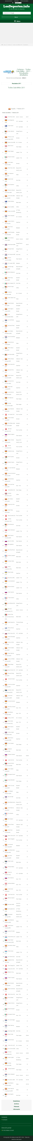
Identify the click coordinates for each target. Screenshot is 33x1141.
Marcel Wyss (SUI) (11, 994)
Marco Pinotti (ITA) (11, 670)
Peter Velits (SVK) (11, 633)
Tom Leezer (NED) (11, 263)
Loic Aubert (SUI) (11, 414)
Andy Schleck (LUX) (11, 936)
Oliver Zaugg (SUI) (11, 965)
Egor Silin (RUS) (11, 541)
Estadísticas (16, 1101)
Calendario (16, 1)
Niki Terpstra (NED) (11, 254)
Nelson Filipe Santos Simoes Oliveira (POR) (9, 617)
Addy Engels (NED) (11, 1030)
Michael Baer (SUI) (11, 490)
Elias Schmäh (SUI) (11, 515)
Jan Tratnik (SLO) (11, 956)
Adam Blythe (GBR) (11, 244)
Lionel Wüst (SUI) (11, 894)
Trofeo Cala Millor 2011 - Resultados (20, 44)
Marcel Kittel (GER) (11, 142)
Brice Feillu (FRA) (11, 577)
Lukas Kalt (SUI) (11, 760)
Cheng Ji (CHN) (11, 717)
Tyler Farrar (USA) (11, 116)
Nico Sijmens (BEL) (11, 1048)
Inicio (5, 44)
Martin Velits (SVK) (11, 835)
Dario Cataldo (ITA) (11, 283)
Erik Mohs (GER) (11, 904)
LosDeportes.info (16, 6)
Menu (18, 21)
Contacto (4, 1120)
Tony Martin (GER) (11, 1079)
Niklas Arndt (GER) (11, 211)
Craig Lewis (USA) (11, 968)
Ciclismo (9, 44)
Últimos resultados (24, 1)
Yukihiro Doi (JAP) (11, 1045)
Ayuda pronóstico (8, 1)
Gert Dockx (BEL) (11, 354)
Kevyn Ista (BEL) (11, 206)
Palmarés (16, 1106)
